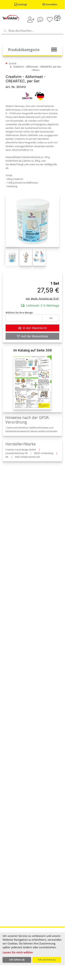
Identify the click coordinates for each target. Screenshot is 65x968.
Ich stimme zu (47, 959)
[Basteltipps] (40, 19)
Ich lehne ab (17, 959)
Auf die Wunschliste (34, 336)
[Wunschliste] (50, 19)
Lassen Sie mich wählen (18, 952)
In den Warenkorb (35, 328)
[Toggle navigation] (54, 49)
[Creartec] (27, 95)
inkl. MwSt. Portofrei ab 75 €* (42, 298)
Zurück (12, 63)
